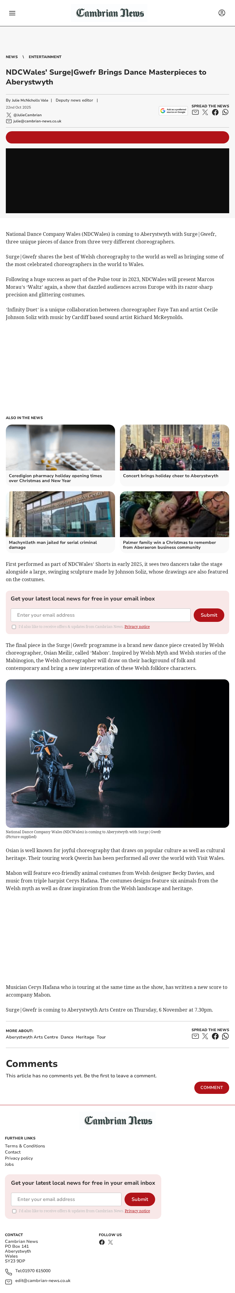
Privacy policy (19, 1158)
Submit (209, 615)
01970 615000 (36, 1271)
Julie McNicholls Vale (30, 100)
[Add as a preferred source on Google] (173, 110)
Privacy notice (137, 626)
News (12, 56)
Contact (13, 1152)
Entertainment (45, 56)
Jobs (9, 1164)
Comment (211, 1088)
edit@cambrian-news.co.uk (42, 1281)
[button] (12, 13)
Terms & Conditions (25, 1146)
